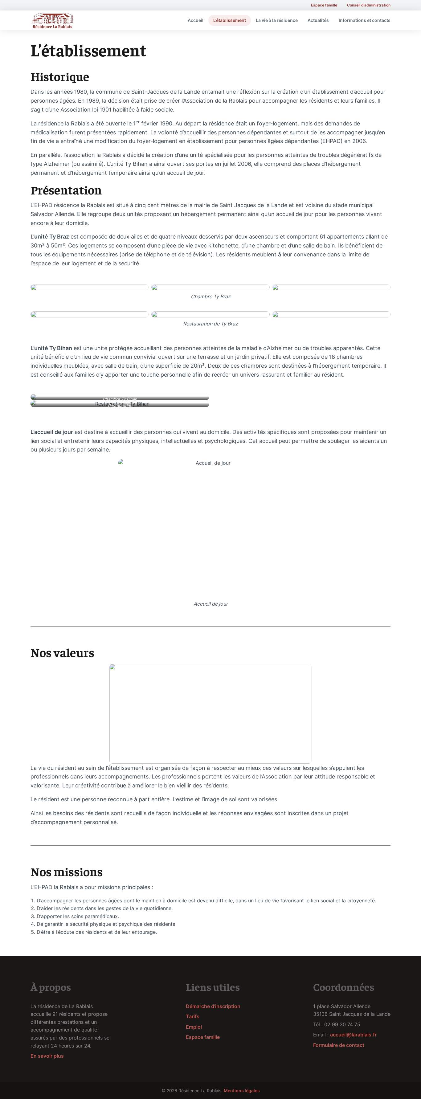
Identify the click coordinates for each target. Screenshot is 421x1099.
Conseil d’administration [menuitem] (368, 5)
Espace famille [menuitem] (324, 5)
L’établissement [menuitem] (229, 20)
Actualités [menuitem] (318, 20)
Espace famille (203, 1037)
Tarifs (192, 1016)
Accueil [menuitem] (195, 20)
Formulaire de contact (338, 1045)
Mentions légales (242, 1090)
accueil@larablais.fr (353, 1035)
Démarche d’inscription (213, 1006)
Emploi (194, 1027)
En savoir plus (47, 1056)
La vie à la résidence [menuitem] (277, 20)
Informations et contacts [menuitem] (364, 20)
